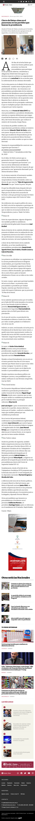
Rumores (9, 785)
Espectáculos (24, 785)
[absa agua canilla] (7, 726)
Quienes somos (5, 794)
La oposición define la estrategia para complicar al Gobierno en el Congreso (21, 597)
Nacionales (5, 16)
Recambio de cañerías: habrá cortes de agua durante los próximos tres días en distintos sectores (22, 726)
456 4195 (26, 805)
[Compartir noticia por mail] (17, 58)
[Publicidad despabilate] (17, 561)
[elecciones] (18, 45)
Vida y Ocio (16, 785)
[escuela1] (7, 753)
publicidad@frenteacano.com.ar (10, 802)
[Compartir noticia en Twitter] (6, 58)
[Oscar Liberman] (7, 713)
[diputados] (5, 597)
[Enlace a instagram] (28, 1)
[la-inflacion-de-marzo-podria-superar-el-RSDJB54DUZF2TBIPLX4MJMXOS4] (5, 586)
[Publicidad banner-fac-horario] (18, 764)
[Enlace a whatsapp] (18, 1)
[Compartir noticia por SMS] (13, 58)
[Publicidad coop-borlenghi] (18, 11)
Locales (4, 648)
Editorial (3, 785)
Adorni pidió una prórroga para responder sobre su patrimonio (20, 618)
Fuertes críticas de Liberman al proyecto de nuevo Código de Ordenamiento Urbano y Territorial (22, 713)
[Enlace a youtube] (26, 1)
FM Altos (23, 794)
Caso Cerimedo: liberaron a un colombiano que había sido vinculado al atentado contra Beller (22, 608)
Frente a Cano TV (15, 794)
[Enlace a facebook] (21, 1)
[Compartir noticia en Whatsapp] (10, 59)
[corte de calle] (18, 636)
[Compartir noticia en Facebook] (2, 58)
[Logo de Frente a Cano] (7, 5)
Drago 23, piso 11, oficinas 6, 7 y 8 (10, 807)
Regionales (9, 783)
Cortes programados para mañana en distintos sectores (15, 645)
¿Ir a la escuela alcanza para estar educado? (21, 753)
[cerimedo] (5, 608)
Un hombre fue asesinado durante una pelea (21, 739)
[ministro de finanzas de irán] (18, 658)
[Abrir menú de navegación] (4, 2)
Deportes (29, 783)
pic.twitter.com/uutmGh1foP (11, 150)
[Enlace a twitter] (23, 1)
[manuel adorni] (5, 619)
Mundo (4, 672)
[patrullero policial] (7, 740)
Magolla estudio (14, 818)
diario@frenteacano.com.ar (9, 805)
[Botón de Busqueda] (31, 1)
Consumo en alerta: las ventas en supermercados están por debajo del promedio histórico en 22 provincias (21, 586)
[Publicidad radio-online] (17, 523)
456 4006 (31, 805)
